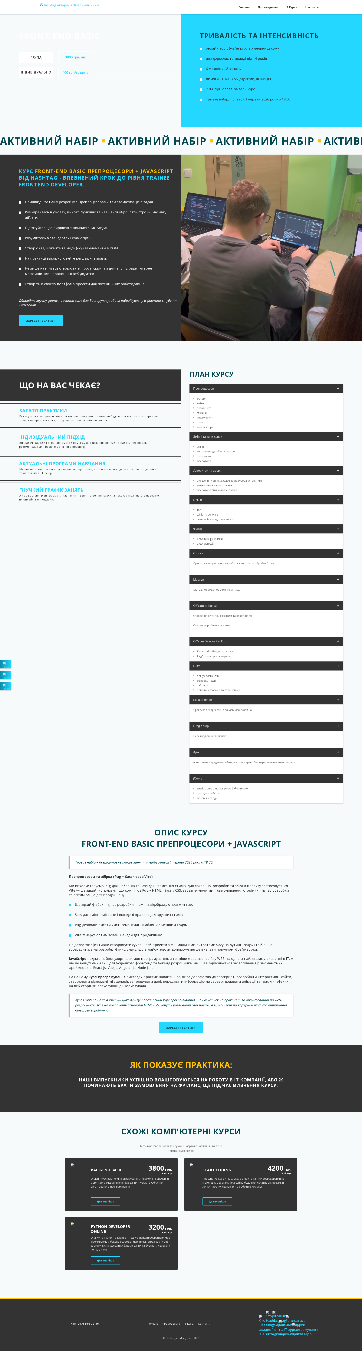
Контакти (312, 7)
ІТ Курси (291, 7)
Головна (244, 7)
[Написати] (5, 664)
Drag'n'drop (201, 726)
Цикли (197, 499)
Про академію (268, 7)
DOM (196, 665)
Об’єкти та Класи (205, 605)
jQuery (197, 778)
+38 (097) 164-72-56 (85, 1323)
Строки (198, 553)
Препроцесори (203, 388)
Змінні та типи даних (207, 436)
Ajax (196, 752)
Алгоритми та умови (207, 470)
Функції (198, 528)
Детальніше (105, 1201)
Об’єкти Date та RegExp (209, 641)
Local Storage (202, 699)
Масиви (198, 579)
